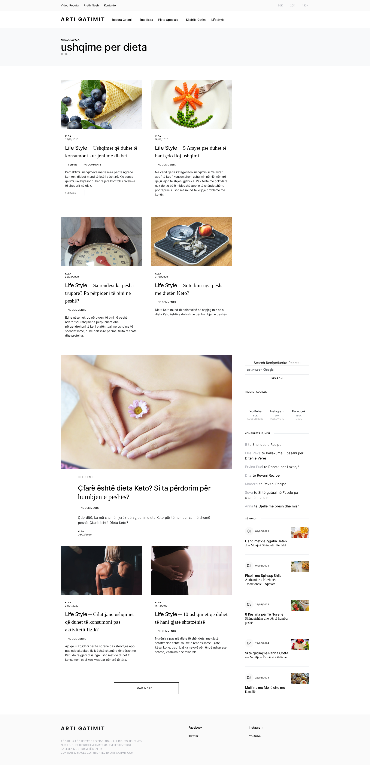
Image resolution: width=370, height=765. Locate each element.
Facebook (195, 727)
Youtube (255, 736)
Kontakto (110, 5)
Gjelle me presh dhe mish (278, 506)
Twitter (193, 736)
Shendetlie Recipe (266, 444)
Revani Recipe (268, 475)
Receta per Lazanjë (283, 467)
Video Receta (70, 5)
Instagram (256, 727)
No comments (92, 164)
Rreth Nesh (91, 5)
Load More (144, 688)
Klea (68, 136)
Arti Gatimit (83, 19)
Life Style (86, 477)
